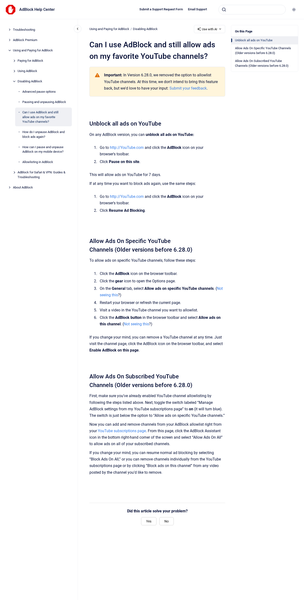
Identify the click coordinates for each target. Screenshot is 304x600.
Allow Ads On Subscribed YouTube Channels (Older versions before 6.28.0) (262, 63)
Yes (148, 521)
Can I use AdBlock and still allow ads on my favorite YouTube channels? (40, 116)
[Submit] (224, 9)
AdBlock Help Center (37, 9)
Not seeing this (136, 324)
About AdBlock (23, 187)
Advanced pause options (39, 91)
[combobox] (252, 9)
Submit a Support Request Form (161, 9)
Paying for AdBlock (30, 60)
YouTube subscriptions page (122, 431)
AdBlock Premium (25, 40)
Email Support (197, 9)
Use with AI (209, 29)
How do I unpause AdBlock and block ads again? (43, 134)
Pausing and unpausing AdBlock (44, 102)
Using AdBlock (27, 71)
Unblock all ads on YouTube (254, 40)
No (166, 521)
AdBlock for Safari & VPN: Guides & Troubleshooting (41, 174)
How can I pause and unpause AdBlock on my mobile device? (42, 149)
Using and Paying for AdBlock (33, 50)
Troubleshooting (24, 29)
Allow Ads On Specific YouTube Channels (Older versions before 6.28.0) (263, 50)
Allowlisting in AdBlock (37, 162)
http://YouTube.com (127, 147)
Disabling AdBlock (30, 81)
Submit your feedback (188, 88)
